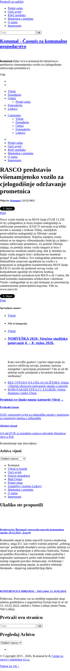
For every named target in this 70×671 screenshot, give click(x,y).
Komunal (15, 200)
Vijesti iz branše (17, 468)
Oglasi (12, 98)
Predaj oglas (15, 8)
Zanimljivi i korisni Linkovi (25, 486)
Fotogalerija (15, 105)
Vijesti (12, 91)
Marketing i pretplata (20, 18)
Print (3, 213)
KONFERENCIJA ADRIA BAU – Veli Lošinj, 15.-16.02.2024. (33, 591)
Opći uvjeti (14, 11)
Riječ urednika (17, 15)
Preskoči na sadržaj (12, 1)
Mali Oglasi (15, 479)
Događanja (14, 94)
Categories (14, 115)
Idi (39, 32)
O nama (13, 22)
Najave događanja (19, 475)
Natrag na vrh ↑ (9, 666)
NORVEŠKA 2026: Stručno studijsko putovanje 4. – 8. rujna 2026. (38, 341)
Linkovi (13, 108)
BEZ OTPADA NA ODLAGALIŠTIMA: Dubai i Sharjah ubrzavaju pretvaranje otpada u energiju (38, 384)
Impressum (14, 25)
